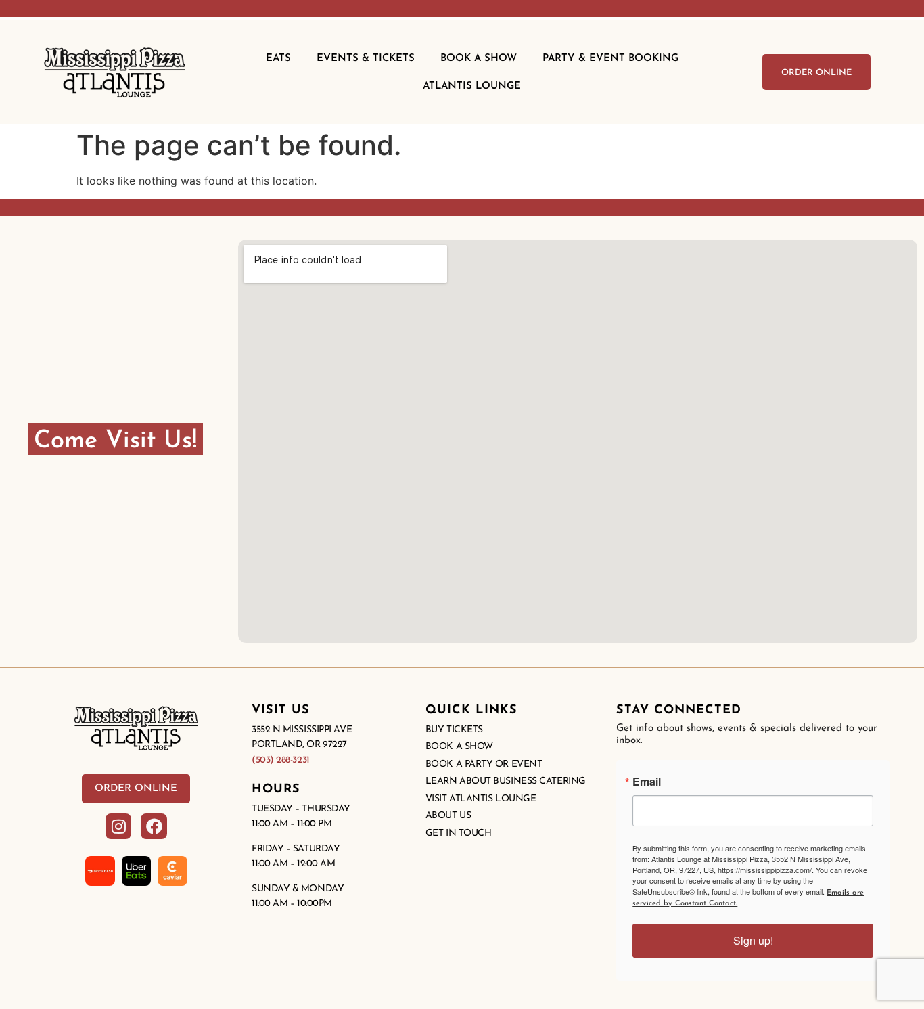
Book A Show (478, 58)
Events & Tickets (366, 58)
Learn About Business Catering (505, 781)
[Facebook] (153, 826)
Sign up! (753, 940)
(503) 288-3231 (281, 760)
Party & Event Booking (610, 58)
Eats (278, 58)
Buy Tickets (454, 730)
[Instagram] (118, 826)
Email (646, 781)
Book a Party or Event (483, 764)
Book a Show (459, 747)
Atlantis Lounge (472, 86)
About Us (448, 816)
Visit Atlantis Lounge (480, 799)
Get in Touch (458, 833)
